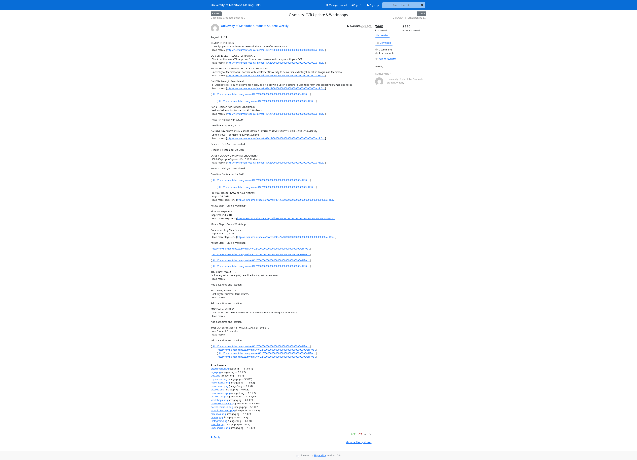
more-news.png (219, 386)
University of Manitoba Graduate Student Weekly (254, 26)
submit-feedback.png (223, 410)
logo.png (216, 372)
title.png (215, 375)
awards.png (217, 389)
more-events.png (220, 382)
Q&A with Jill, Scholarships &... (409, 17)
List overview (382, 35)
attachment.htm (220, 368)
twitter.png (217, 417)
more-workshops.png (223, 403)
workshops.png (219, 400)
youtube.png (218, 424)
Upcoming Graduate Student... (228, 17)
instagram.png (219, 420)
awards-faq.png (220, 396)
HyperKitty (320, 455)
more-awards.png (221, 393)
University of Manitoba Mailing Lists (235, 5)
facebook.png (218, 414)
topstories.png (219, 379)
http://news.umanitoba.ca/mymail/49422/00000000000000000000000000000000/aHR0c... (276, 49)
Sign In (358, 5)
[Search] (422, 5)
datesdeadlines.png (222, 407)
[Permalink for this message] (370, 434)
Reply (216, 437)
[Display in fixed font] (365, 434)
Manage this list (337, 5)
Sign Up (374, 5)
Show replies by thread (359, 442)
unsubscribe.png (220, 427)
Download (385, 42)
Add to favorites (387, 58)
